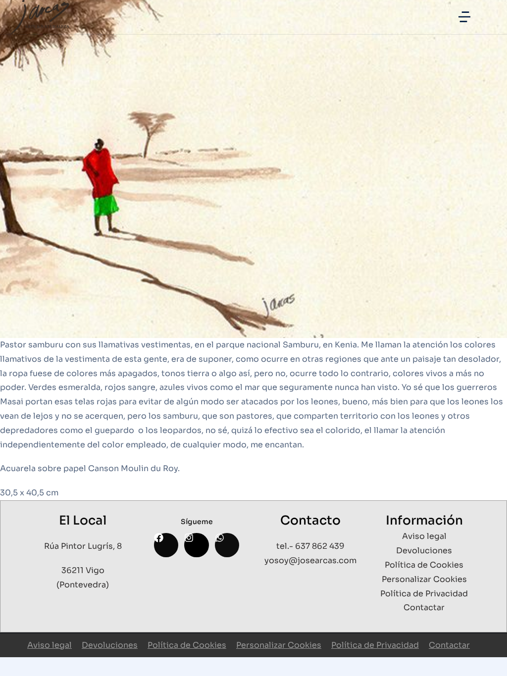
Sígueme (197, 521)
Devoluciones (110, 645)
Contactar (449, 645)
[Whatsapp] (227, 545)
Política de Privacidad (375, 645)
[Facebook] (166, 545)
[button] (464, 17)
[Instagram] (196, 545)
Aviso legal (49, 645)
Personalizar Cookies (278, 645)
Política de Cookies (187, 645)
